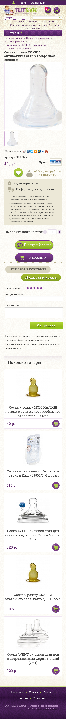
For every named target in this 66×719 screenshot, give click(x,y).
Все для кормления (14, 41)
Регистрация (38, 2)
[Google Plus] (47, 151)
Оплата (24, 698)
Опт (26, 28)
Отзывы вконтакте (27, 268)
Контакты (37, 28)
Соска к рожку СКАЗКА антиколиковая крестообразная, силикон (25, 47)
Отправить (46, 325)
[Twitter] (32, 151)
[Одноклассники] (35, 151)
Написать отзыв (41, 277)
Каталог (33, 692)
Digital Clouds (52, 708)
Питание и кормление (37, 38)
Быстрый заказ (37, 244)
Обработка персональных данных (27, 25)
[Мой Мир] (39, 151)
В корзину (38, 257)
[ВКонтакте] (28, 151)
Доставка (32, 21)
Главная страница (13, 38)
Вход (23, 2)
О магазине (18, 21)
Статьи (52, 25)
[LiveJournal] (43, 151)
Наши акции (48, 21)
